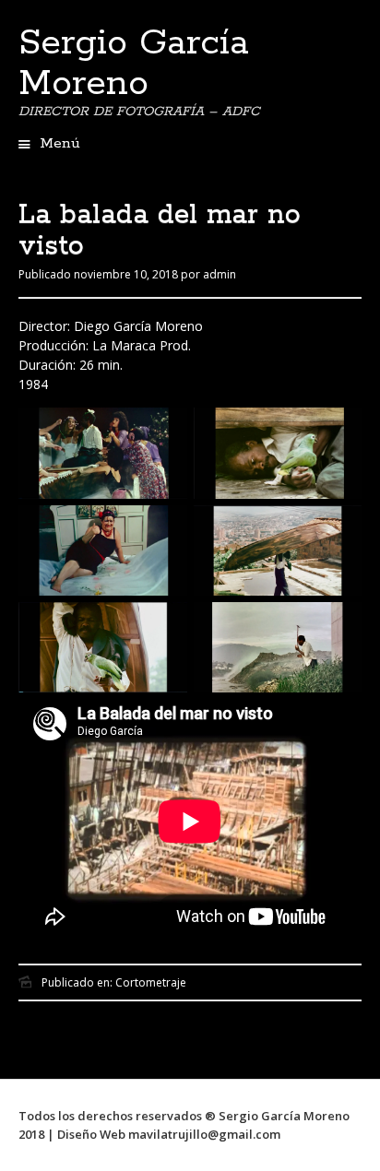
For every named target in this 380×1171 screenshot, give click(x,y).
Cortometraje (150, 982)
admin (219, 274)
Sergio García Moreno (133, 63)
